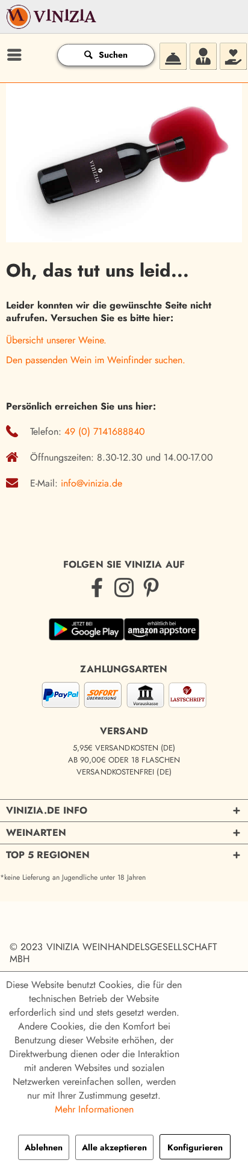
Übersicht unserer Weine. (56, 340)
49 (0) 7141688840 (104, 431)
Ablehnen (44, 1147)
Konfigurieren (195, 1147)
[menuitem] (12, 55)
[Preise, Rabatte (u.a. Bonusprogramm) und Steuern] (233, 55)
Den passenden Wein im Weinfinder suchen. (95, 360)
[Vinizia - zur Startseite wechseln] (52, 24)
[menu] (12, 55)
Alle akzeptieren (114, 1147)
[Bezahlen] (124, 697)
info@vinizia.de (91, 483)
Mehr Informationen (94, 1109)
